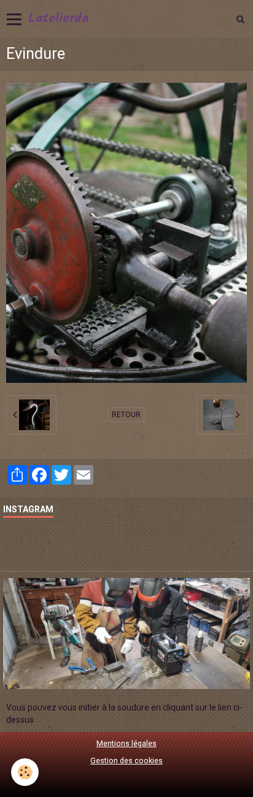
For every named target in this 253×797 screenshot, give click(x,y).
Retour (126, 414)
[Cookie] (25, 772)
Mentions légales (126, 743)
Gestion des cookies (126, 760)
